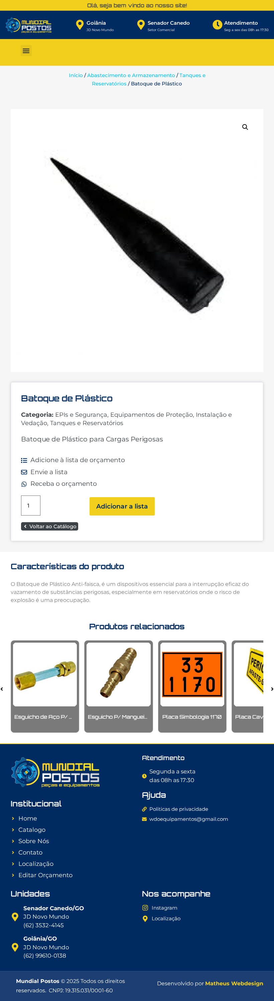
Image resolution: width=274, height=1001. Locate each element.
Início (76, 75)
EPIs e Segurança (81, 414)
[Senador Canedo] (141, 25)
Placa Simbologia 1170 (192, 717)
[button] (26, 50)
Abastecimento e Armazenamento (131, 75)
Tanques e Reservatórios (86, 423)
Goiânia (96, 23)
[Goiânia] (80, 25)
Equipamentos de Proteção (151, 414)
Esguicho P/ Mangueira (119, 717)
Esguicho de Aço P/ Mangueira (55, 717)
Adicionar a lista (122, 506)
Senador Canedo (169, 23)
